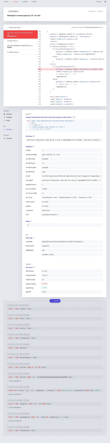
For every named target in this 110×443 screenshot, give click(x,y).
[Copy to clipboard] (101, 121)
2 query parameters (15, 421)
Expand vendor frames (15, 27)
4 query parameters (15, 394)
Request (6, 111)
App (5, 126)
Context (6, 135)
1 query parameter (14, 381)
